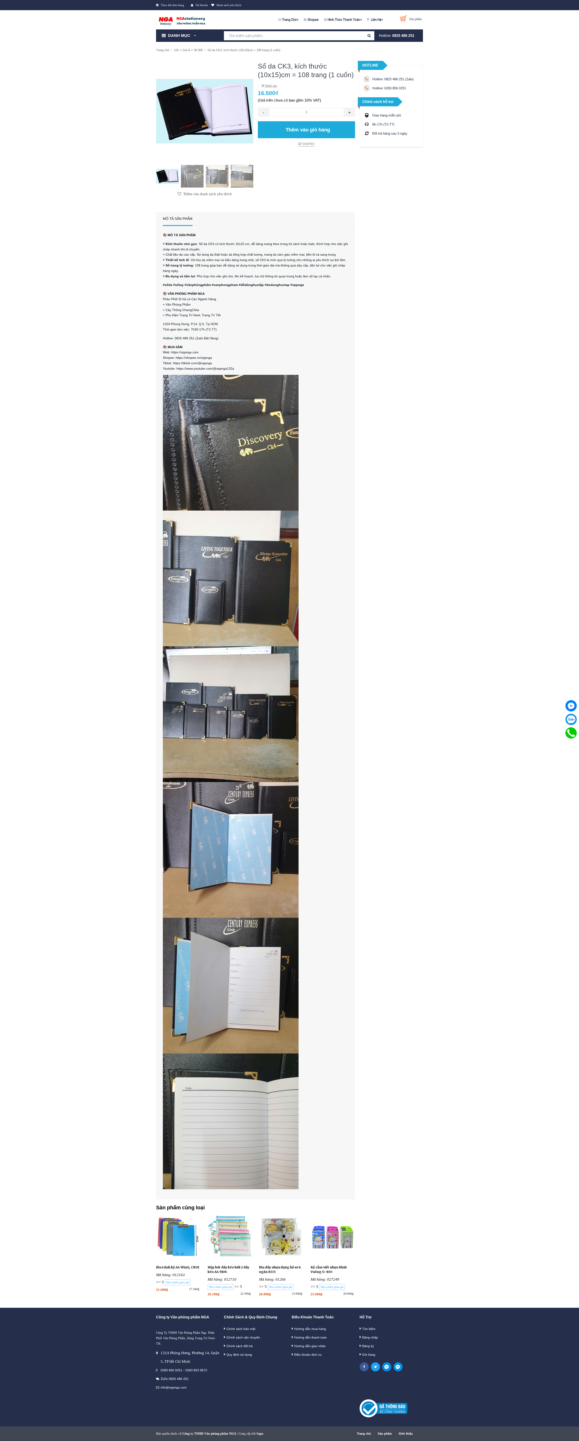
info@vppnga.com (174, 1387)
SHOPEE (308, 144)
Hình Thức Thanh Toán (344, 19)
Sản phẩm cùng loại (180, 1207)
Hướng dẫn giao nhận (310, 1346)
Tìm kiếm (368, 1329)
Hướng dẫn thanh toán (310, 1337)
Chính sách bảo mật (240, 1329)
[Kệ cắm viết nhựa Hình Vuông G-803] (333, 1237)
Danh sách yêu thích (228, 5)
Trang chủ (364, 1433)
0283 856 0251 (171, 1370)
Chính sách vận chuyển (243, 1337)
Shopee (313, 19)
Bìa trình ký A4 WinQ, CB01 (177, 1267)
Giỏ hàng (368, 1354)
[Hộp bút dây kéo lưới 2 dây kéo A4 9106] (230, 1237)
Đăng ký (368, 1346)
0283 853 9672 (196, 1370)
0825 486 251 (403, 36)
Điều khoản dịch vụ (308, 1354)
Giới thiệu (406, 1433)
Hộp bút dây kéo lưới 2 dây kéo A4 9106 (228, 1269)
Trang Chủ (289, 19)
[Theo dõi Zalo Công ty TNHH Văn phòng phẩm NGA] (386, 1366)
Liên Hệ (376, 19)
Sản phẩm (385, 1433)
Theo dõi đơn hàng (172, 5)
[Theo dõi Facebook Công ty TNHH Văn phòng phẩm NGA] (364, 1366)
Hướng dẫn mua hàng (310, 1329)
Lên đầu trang (483, 1432)
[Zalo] (571, 719)
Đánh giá (270, 86)
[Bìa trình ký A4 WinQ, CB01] (178, 1237)
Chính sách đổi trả (239, 1346)
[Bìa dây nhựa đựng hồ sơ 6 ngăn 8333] (281, 1237)
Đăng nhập (370, 1337)
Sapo (259, 1433)
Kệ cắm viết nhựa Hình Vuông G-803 (329, 1269)
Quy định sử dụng (239, 1354)
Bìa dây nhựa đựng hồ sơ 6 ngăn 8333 (280, 1269)
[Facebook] (571, 705)
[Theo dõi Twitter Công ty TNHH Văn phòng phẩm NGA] (375, 1366)
